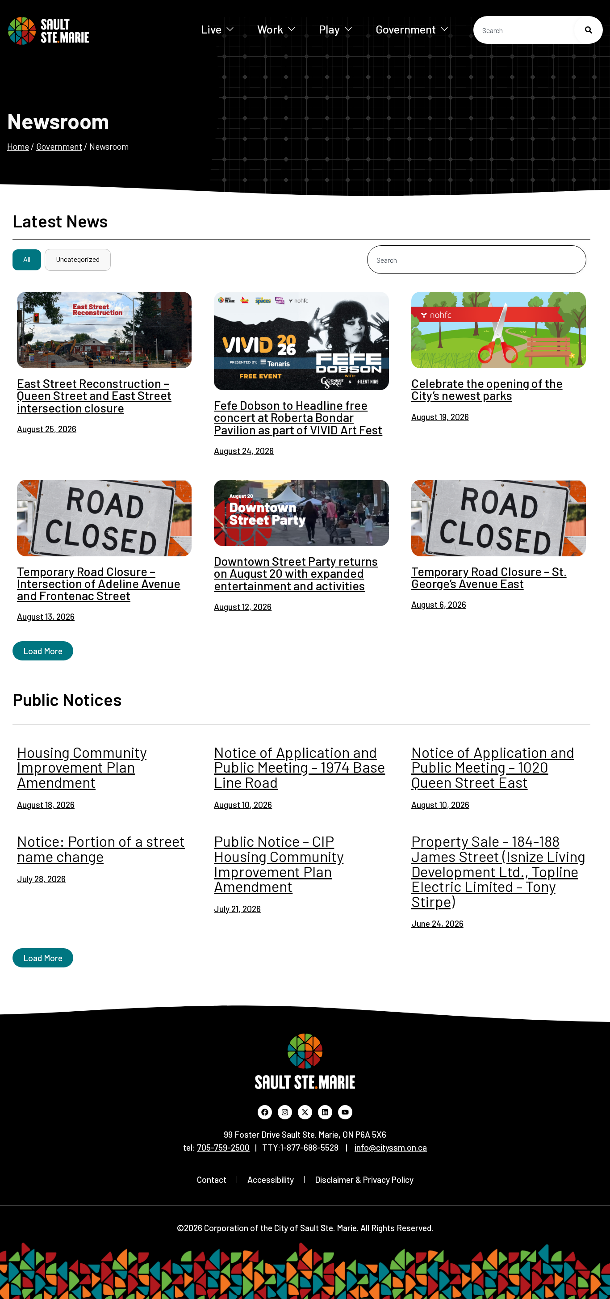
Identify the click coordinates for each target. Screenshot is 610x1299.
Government (406, 29)
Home (18, 146)
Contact (211, 1179)
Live (211, 29)
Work (270, 29)
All (26, 259)
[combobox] (538, 30)
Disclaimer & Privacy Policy (364, 1179)
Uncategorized (78, 259)
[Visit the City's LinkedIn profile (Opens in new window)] (325, 1112)
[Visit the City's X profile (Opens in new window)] (305, 1112)
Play (329, 29)
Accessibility (270, 1179)
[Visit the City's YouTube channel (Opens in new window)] (345, 1112)
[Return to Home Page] (75, 31)
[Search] (588, 30)
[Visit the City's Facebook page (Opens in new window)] (265, 1112)
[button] (43, 650)
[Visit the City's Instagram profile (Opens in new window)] (285, 1112)
